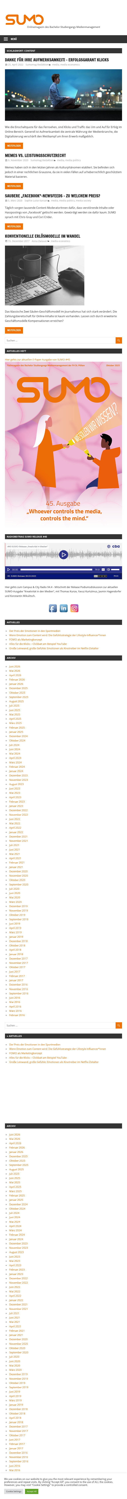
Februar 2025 (17, 727)
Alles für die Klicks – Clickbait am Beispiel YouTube (38, 643)
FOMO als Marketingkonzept (25, 639)
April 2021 (15, 858)
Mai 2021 (14, 854)
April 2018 (15, 949)
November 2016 (18, 989)
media (55, 64)
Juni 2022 (14, 819)
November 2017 (18, 962)
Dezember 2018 (18, 941)
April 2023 (15, 797)
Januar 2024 (16, 771)
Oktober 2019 (17, 914)
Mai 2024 (14, 753)
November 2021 (18, 840)
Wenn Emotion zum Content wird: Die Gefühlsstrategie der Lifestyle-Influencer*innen (57, 635)
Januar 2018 (16, 954)
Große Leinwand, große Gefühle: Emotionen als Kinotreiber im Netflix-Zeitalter (54, 648)
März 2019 (15, 932)
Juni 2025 (14, 710)
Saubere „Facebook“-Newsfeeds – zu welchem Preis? (52, 196)
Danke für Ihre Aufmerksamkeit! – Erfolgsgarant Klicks (57, 60)
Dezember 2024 (18, 736)
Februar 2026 (17, 679)
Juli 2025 (14, 705)
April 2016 (15, 1006)
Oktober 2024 (17, 740)
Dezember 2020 (18, 871)
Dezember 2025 (18, 688)
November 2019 (18, 910)
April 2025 (15, 718)
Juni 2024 (14, 749)
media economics (70, 64)
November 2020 (18, 875)
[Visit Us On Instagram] (74, 612)
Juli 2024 (14, 745)
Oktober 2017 (17, 967)
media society (83, 200)
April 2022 (15, 827)
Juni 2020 (14, 893)
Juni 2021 (14, 849)
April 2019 (15, 928)
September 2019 (18, 919)
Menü (14, 39)
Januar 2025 (16, 731)
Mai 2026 (14, 670)
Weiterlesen (14, 145)
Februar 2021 (17, 862)
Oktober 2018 (17, 945)
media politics (73, 160)
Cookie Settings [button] (13, 1491)
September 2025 (18, 697)
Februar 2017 (17, 976)
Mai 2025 (14, 714)
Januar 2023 (16, 806)
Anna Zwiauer (39, 241)
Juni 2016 (14, 997)
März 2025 (15, 723)
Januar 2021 (16, 867)
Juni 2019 (14, 923)
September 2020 (18, 884)
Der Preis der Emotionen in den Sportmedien (34, 631)
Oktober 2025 (17, 692)
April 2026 (15, 675)
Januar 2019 (16, 936)
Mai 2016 (14, 1002)
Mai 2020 (14, 897)
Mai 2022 (14, 823)
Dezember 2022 (18, 810)
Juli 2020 (14, 888)
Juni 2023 (14, 788)
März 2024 (15, 762)
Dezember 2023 (18, 775)
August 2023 (16, 784)
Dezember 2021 (18, 836)
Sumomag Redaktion (37, 64)
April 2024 (15, 758)
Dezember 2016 (18, 984)
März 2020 (15, 902)
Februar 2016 (17, 1015)
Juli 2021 (14, 845)
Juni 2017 (14, 971)
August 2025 (16, 701)
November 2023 (18, 779)
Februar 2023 (17, 801)
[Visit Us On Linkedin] (63, 612)
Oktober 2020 (17, 880)
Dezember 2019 (18, 906)
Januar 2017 (16, 980)
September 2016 (18, 993)
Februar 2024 (17, 766)
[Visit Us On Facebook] (52, 612)
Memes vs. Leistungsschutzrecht (36, 155)
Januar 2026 (16, 683)
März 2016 (15, 1010)
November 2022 (18, 814)
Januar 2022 (16, 832)
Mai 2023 (14, 792)
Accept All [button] (31, 1491)
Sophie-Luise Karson (36, 200)
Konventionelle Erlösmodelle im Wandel (42, 236)
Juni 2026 (14, 666)
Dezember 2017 (18, 958)
